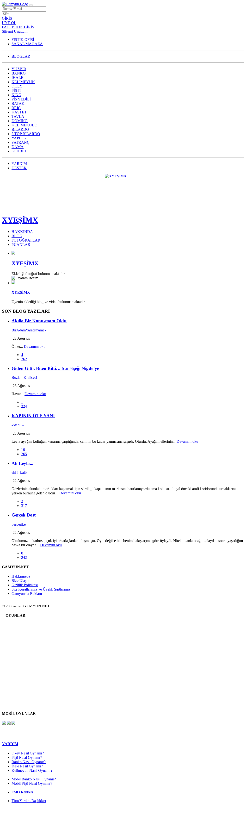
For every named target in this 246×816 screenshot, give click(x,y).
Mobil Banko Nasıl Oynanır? (34, 779)
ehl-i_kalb (19, 472)
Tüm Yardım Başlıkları (29, 801)
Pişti (18, 643)
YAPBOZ (19, 138)
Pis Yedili (22, 650)
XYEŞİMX (20, 220)
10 (23, 450)
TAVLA (18, 116)
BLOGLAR (21, 56)
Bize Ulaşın (20, 581)
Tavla (19, 664)
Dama (19, 693)
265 (24, 454)
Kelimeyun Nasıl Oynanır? (32, 770)
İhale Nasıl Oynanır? (27, 766)
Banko (20, 628)
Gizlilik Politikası (25, 585)
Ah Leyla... (22, 463)
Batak (19, 654)
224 (24, 406)
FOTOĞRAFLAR (26, 240)
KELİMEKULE (24, 125)
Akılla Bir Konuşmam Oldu (39, 320)
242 (24, 557)
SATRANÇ (21, 142)
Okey (19, 639)
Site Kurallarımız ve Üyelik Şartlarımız (41, 589)
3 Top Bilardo (25, 683)
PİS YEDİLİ (21, 99)
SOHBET (19, 151)
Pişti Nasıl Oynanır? (27, 757)
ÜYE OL (9, 23)
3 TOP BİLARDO (26, 134)
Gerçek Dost (24, 514)
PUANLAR (21, 245)
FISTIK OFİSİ (23, 39)
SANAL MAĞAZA (27, 44)
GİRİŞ (7, 18)
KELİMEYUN (23, 82)
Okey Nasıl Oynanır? (28, 753)
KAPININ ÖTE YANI (33, 415)
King (19, 646)
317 (24, 506)
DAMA (18, 147)
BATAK (18, 103)
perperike (19, 524)
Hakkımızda (21, 576)
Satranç (20, 690)
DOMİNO (20, 121)
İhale (19, 632)
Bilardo (20, 679)
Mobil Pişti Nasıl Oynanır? (32, 783)
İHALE (17, 77)
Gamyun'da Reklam (27, 594)
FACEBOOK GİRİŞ (18, 27)
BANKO (19, 73)
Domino (21, 672)
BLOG (17, 236)
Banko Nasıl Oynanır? (29, 762)
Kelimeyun (23, 636)
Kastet (20, 661)
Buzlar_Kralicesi (24, 377)
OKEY (17, 86)
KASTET (19, 112)
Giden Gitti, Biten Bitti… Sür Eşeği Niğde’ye (55, 368)
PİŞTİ (16, 90)
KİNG (16, 95)
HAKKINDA (22, 232)
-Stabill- (18, 425)
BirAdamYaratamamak (29, 330)
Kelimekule (24, 675)
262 (24, 359)
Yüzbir (20, 625)
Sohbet (20, 697)
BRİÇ (16, 108)
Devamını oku (34, 346)
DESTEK (19, 168)
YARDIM (19, 164)
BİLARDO (20, 129)
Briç (18, 657)
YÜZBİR (19, 69)
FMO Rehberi (22, 792)
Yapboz (21, 686)
